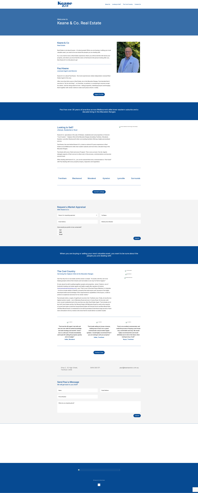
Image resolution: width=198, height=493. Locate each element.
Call (60, 230)
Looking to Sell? (116, 4)
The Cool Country (128, 4)
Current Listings (99, 192)
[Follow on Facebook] (99, 485)
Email (60, 234)
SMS (60, 232)
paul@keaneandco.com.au (129, 368)
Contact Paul (99, 352)
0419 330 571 (95, 368)
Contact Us (138, 4)
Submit (137, 238)
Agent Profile (99, 94)
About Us (107, 4)
